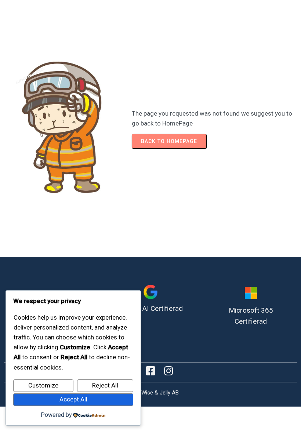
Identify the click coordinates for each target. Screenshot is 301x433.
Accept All (73, 399)
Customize (43, 385)
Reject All (105, 385)
